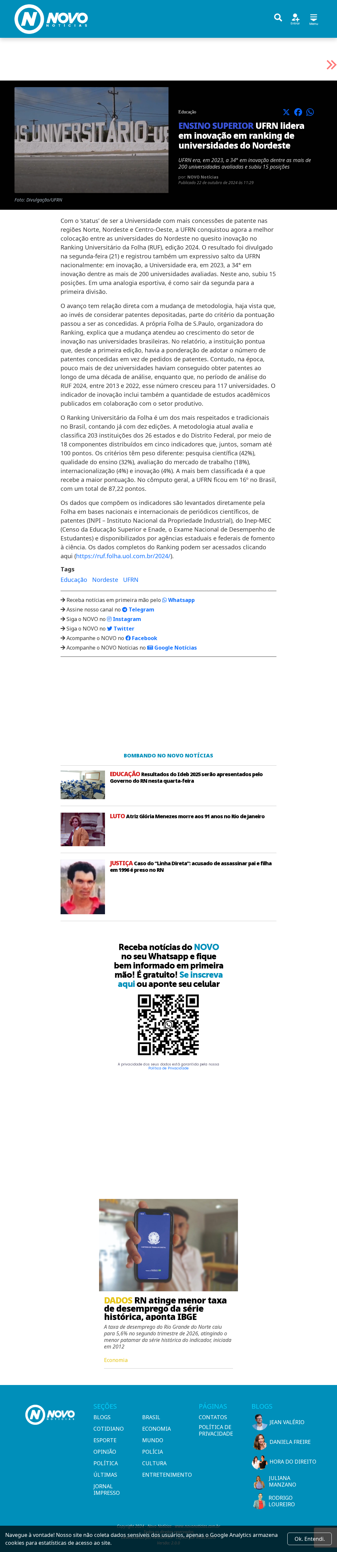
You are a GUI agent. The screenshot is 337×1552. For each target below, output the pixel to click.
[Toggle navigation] (314, 18)
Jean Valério (287, 1422)
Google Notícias (175, 647)
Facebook (144, 638)
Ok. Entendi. (310, 1538)
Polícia (152, 1451)
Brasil (151, 1417)
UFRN (131, 580)
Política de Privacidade (168, 1068)
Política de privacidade (216, 1430)
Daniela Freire (290, 1441)
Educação (74, 580)
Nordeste (105, 580)
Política (105, 1463)
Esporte (105, 1440)
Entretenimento (164, 1474)
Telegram (140, 609)
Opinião (104, 1451)
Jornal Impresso (106, 1489)
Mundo (152, 1440)
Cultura (154, 1463)
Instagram (126, 619)
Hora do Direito (293, 1461)
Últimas (105, 1474)
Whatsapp (181, 600)
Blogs (102, 1417)
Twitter (123, 628)
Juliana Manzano (282, 1481)
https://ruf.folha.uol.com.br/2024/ (123, 556)
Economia (156, 1428)
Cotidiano (108, 1428)
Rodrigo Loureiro (282, 1501)
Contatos (213, 1417)
